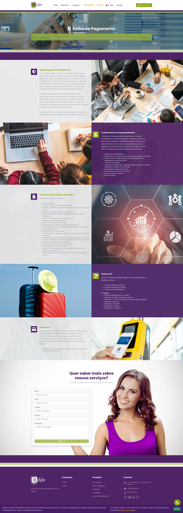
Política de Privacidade (127, 510)
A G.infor (64, 482)
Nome (37, 391)
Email (36, 399)
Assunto (37, 415)
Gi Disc (98, 5)
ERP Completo (97, 482)
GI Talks (110, 5)
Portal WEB (96, 489)
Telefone (38, 407)
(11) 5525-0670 (132, 492)
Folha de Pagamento (99, 486)
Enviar (62, 441)
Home (55, 5)
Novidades (88, 5)
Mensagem (38, 423)
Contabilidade (97, 493)
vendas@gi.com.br (133, 488)
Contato (119, 5)
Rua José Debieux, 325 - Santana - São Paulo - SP (139, 483)
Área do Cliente (144, 5)
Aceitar (177, 509)
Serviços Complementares (101, 496)
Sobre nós (65, 5)
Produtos (76, 5)
